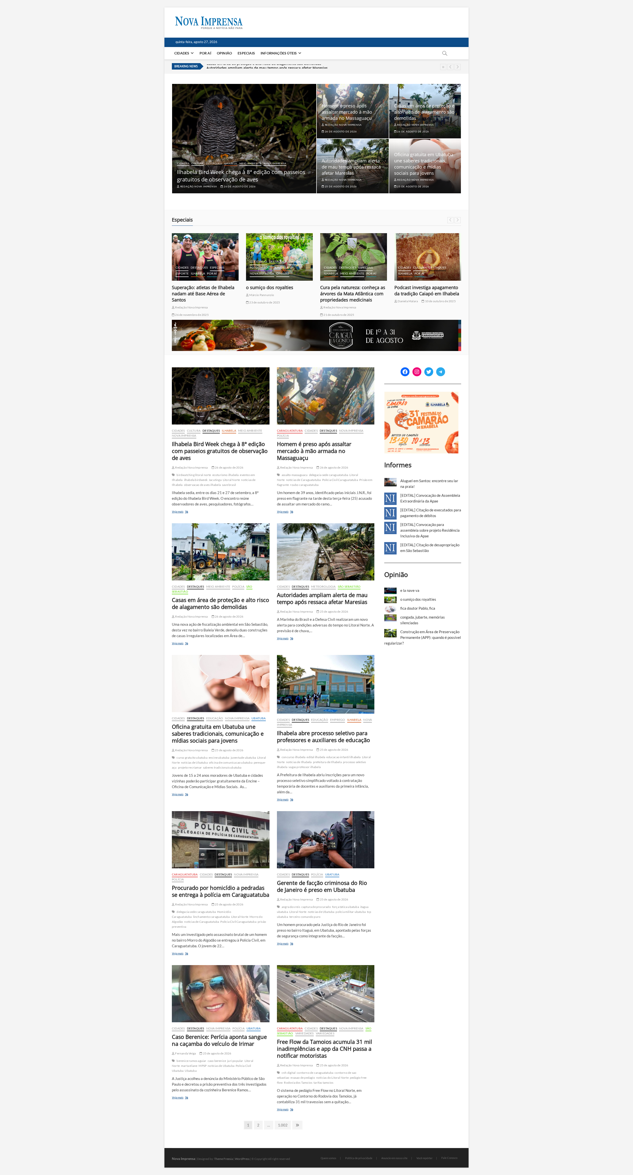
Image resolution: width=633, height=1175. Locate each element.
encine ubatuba (219, 757)
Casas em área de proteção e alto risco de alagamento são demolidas (424, 112)
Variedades (304, 1033)
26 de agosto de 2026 (239, 186)
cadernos (406, 255)
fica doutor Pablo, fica (417, 287)
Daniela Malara (333, 301)
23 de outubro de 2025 (190, 302)
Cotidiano (184, 261)
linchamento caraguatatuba (211, 917)
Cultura (197, 163)
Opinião (224, 53)
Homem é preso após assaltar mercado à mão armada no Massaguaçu (347, 112)
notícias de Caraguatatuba (303, 480)
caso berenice (217, 1061)
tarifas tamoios (323, 1082)
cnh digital (288, 1073)
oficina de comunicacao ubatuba (230, 762)
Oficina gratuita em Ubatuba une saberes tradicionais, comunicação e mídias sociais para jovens (286, 67)
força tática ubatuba (345, 907)
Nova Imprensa (275, 163)
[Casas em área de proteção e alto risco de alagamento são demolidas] (221, 551)
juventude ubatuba (243, 757)
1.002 (283, 1125)
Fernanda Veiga (185, 1053)
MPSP (202, 1066)
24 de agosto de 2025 (411, 302)
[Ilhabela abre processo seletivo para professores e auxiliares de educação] (326, 684)
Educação (214, 718)
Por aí (205, 53)
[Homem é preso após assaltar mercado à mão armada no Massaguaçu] (326, 396)
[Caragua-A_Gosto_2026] (316, 322)
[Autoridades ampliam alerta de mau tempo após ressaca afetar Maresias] (326, 551)
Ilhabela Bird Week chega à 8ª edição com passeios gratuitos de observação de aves (241, 175)
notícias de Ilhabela (299, 762)
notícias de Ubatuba (194, 762)
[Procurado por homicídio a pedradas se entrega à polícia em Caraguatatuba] (221, 839)
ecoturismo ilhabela (225, 475)
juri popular (235, 1061)
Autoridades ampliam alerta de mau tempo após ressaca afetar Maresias (351, 167)
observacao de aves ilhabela (202, 485)
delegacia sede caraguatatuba (328, 475)
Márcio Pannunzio (187, 295)
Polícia (283, 435)
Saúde (445, 267)
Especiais (246, 53)
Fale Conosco (449, 1157)
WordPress (242, 1159)
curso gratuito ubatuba (192, 757)
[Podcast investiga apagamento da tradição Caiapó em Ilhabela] (353, 256)
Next (457, 67)
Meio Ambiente (250, 163)
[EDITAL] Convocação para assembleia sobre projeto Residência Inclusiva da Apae (430, 530)
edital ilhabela (316, 757)
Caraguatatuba (290, 430)
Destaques (214, 163)
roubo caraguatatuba (304, 485)
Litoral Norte (231, 480)
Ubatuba (258, 718)
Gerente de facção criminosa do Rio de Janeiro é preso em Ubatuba (322, 886)
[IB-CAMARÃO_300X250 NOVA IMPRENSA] (421, 394)
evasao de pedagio (303, 1077)
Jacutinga (215, 480)
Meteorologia (323, 586)
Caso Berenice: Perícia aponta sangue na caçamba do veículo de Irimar (219, 1040)
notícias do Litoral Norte (332, 1077)
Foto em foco (187, 267)
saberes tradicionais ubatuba (222, 767)
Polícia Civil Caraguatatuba (340, 480)
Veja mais (184, 512)
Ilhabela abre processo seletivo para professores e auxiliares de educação (323, 736)
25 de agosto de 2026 (340, 186)
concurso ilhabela (293, 757)
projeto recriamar (190, 767)
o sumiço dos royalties (195, 287)
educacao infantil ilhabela (343, 757)
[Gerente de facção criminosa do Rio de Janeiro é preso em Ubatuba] (326, 839)
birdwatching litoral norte (194, 475)
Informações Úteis (279, 53)
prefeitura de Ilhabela (327, 762)
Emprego (337, 720)
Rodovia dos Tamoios (298, 1082)
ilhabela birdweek (195, 480)
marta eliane (189, 1066)
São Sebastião (349, 586)
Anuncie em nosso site (394, 1158)
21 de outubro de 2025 (264, 315)
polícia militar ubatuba (351, 912)
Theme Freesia (223, 1159)
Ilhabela (230, 163)
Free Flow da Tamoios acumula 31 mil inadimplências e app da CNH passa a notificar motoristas (324, 1048)
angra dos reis (291, 907)
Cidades (181, 53)
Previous (450, 67)
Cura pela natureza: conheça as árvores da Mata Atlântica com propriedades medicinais (278, 293)
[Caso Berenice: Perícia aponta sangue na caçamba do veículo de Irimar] (221, 993)
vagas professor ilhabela (305, 767)
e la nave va (409, 590)
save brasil (229, 485)
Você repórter (424, 1158)
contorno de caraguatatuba (315, 1073)
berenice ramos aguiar (191, 1061)
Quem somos (328, 1158)
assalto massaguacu (295, 475)
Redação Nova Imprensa (198, 186)
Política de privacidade (358, 1158)
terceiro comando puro (304, 917)
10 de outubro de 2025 (365, 301)
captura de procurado (316, 907)
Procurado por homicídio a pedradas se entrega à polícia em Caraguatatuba (220, 891)
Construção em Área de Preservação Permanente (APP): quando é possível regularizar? (422, 637)
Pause (443, 67)
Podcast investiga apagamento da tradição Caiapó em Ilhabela (352, 290)
